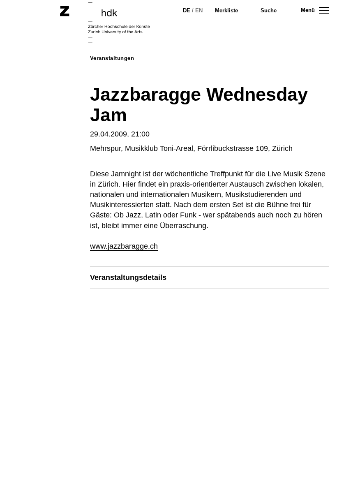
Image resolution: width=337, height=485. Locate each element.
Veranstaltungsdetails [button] (128, 277)
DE (186, 10)
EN (199, 10)
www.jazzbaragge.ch (124, 246)
